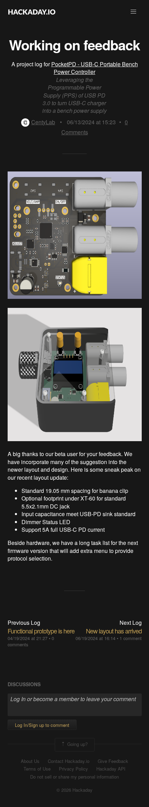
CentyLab (43, 122)
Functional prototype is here (41, 630)
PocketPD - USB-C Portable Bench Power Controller (94, 68)
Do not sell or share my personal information (74, 777)
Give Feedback (113, 761)
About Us (30, 761)
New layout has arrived (114, 630)
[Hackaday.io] (32, 12)
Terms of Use (37, 769)
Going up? (77, 744)
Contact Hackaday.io (68, 761)
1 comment (131, 638)
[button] (133, 12)
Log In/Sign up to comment (42, 725)
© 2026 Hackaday (74, 790)
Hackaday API (110, 769)
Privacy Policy (73, 769)
